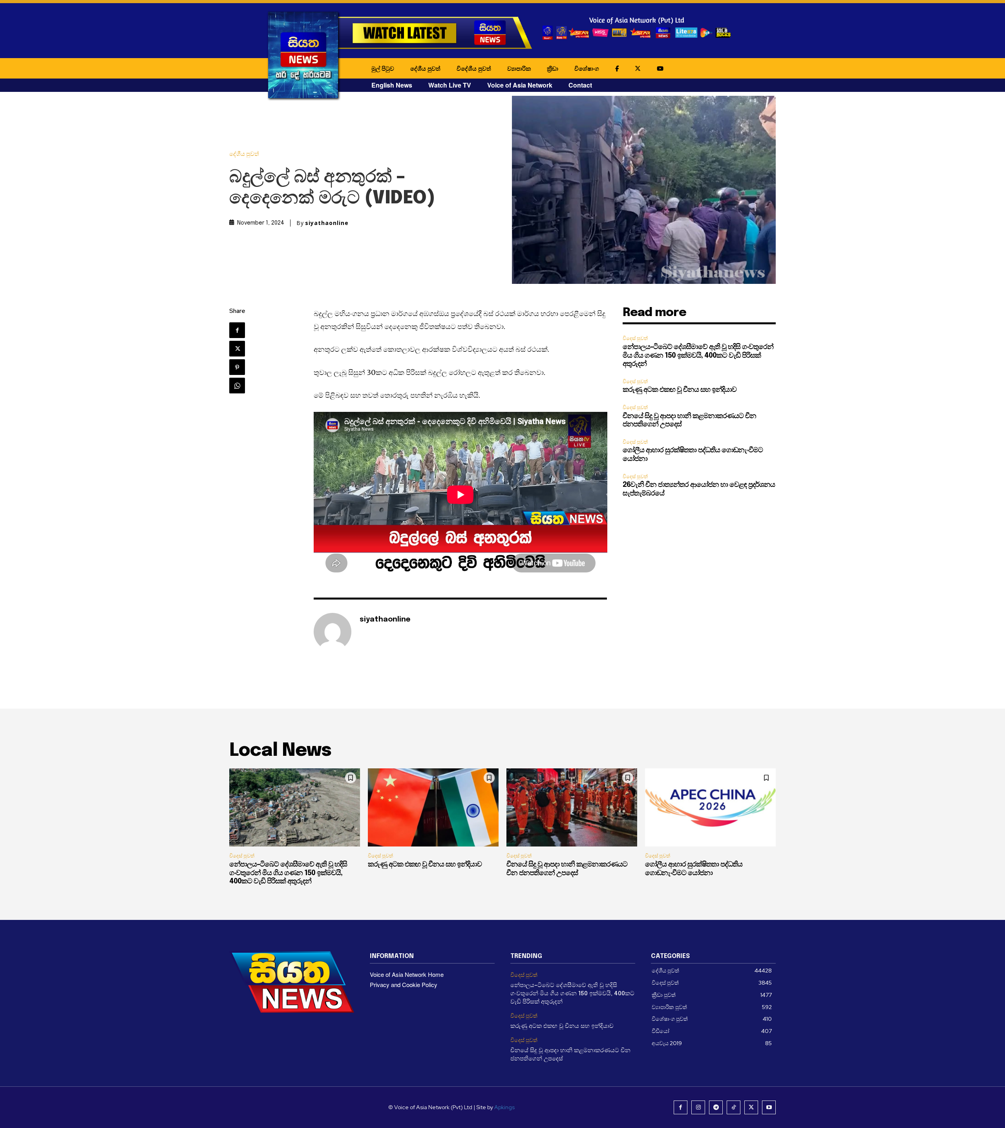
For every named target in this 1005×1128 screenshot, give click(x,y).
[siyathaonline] (332, 632)
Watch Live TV (449, 85)
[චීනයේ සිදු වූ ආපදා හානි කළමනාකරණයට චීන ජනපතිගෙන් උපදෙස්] (571, 807)
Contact (580, 85)
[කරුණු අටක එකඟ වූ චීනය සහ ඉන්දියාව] (433, 807)
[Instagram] (698, 1107)
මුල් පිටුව (382, 68)
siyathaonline (327, 223)
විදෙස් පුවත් (635, 338)
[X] (237, 348)
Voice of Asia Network (519, 85)
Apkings (504, 1107)
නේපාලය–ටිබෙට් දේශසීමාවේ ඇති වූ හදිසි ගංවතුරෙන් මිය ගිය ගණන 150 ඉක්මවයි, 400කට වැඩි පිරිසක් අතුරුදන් (698, 355)
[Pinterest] (237, 367)
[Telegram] (716, 1107)
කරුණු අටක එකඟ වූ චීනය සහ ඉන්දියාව (679, 389)
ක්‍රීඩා (552, 68)
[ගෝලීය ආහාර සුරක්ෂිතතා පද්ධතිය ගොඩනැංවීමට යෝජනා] (710, 807)
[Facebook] (237, 330)
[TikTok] (733, 1107)
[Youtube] (769, 1107)
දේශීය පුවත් (425, 68)
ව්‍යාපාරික (519, 68)
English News (391, 85)
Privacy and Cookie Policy (403, 984)
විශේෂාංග (586, 68)
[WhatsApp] (237, 385)
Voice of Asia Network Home (407, 974)
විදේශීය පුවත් (474, 68)
